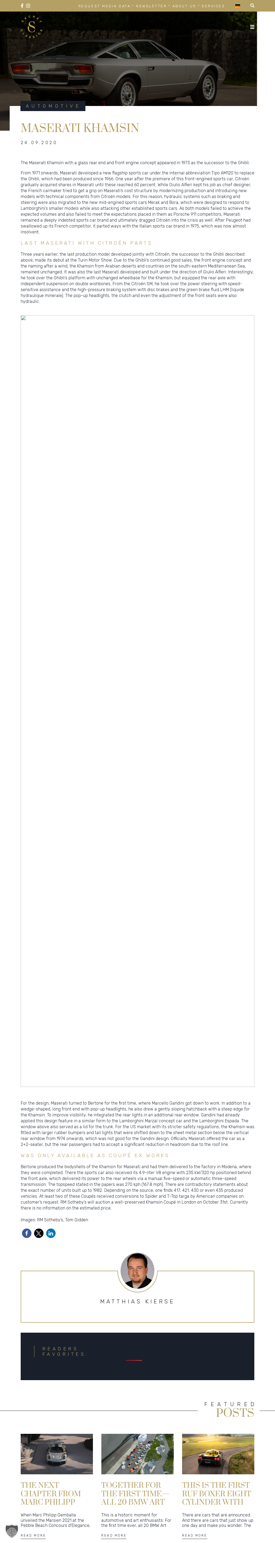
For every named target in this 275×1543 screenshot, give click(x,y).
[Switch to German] (238, 5)
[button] (26, 1233)
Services (213, 6)
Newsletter (151, 6)
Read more (33, 1535)
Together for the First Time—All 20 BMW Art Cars (135, 1493)
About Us (184, 6)
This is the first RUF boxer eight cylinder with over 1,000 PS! (216, 1493)
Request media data (104, 6)
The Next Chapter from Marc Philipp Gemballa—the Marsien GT (53, 1493)
